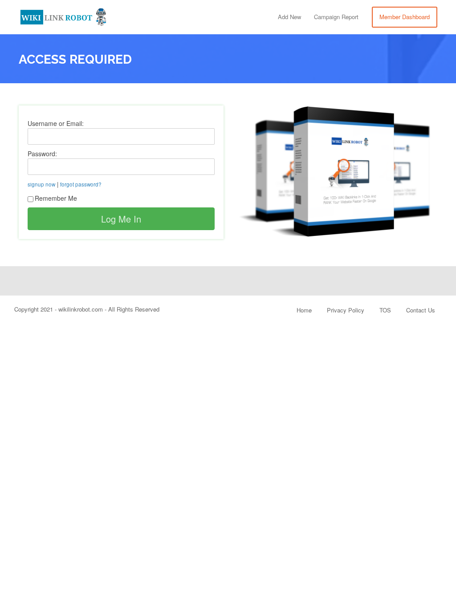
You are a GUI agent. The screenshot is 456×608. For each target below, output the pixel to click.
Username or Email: (56, 123)
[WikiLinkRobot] (63, 15)
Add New (289, 16)
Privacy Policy (345, 310)
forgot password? (81, 184)
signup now (41, 184)
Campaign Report (336, 16)
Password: (42, 153)
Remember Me (56, 198)
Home (304, 310)
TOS (385, 310)
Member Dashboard (404, 16)
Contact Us (420, 310)
